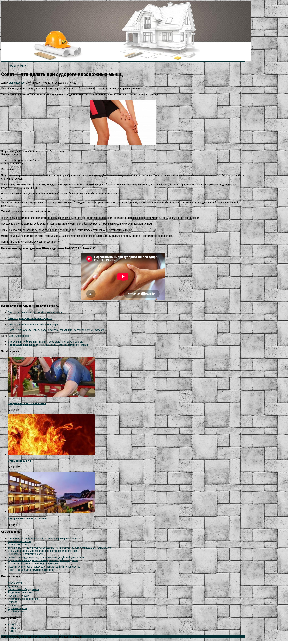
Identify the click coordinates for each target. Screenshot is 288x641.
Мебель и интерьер (18, 595)
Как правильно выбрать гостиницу (28, 518)
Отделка (12, 602)
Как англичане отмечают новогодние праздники (33, 563)
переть (20, 335)
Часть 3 (12, 630)
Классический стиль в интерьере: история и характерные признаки (44, 538)
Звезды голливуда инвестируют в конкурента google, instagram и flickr (46, 557)
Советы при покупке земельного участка (30, 318)
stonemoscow (16, 82)
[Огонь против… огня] (51, 454)
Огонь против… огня (20, 460)
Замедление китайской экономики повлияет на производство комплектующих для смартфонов (59, 547)
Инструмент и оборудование (23, 589)
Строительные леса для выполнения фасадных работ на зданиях (43, 560)
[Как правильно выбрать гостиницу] (51, 511)
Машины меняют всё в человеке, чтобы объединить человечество (44, 566)
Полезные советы (18, 66)
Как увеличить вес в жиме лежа (27, 403)
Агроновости (15, 583)
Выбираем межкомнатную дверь (26, 554)
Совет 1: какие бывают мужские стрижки (30, 569)
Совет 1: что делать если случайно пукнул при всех (36, 312)
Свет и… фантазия (17, 544)
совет (27, 335)
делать (13, 335)
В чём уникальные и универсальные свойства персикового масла (43, 550)
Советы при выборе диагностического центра (33, 324)
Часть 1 (12, 624)
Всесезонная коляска (19, 541)
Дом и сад (13, 586)
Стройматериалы (17, 611)
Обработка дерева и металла (24, 598)
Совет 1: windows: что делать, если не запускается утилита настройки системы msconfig (56, 330)
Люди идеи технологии (20, 592)
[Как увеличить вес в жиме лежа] (51, 396)
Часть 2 (12, 627)
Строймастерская (17, 608)
